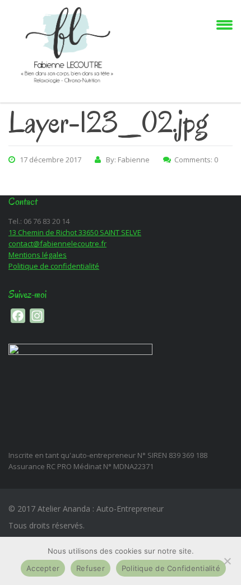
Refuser (90, 568)
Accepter (42, 568)
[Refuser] (227, 561)
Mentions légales (37, 255)
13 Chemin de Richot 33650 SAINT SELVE (74, 232)
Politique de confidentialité (53, 266)
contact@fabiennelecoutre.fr (57, 243)
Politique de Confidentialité (171, 568)
